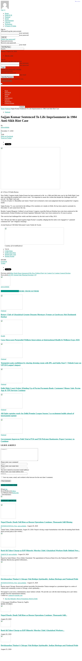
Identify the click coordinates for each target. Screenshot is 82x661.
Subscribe (15, 493)
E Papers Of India (10, 26)
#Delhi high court (10, 254)
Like (6, 489)
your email (22, 45)
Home (7, 13)
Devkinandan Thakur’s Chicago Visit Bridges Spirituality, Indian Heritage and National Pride (39, 579)
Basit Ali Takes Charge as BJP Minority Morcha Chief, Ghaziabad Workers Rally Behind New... (40, 550)
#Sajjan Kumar (9, 256)
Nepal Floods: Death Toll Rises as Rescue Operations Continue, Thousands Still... (34, 615)
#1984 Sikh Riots (10, 253)
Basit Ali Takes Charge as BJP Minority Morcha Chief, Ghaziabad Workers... (32, 630)
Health (3, 336)
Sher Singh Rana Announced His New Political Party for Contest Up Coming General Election (40, 273)
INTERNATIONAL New (9, 526)
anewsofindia (5, 127)
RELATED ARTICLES (10, 291)
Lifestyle (7, 22)
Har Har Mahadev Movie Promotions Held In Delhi (21, 599)
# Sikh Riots (9, 251)
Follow (14, 491)
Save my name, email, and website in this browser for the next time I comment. (28, 477)
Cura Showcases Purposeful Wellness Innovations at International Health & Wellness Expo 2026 (40, 340)
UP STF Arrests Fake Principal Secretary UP (22, 275)
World (7, 19)
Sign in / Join (9, 56)
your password (24, 35)
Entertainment (9, 20)
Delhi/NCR (8, 15)
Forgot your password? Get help (11, 69)
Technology (8, 24)
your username (24, 33)
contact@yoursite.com (15, 595)
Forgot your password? (8, 39)
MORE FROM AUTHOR (29, 291)
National (7, 17)
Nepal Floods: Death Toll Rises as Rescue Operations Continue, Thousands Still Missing (36, 522)
